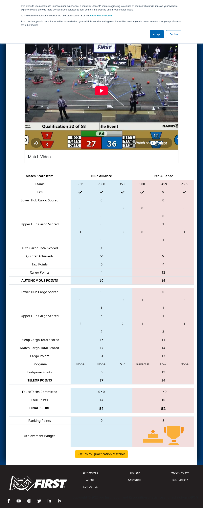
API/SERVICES (90, 473)
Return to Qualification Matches (101, 454)
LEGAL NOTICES (180, 480)
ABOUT (90, 480)
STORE (135, 480)
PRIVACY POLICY (179, 473)
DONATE (135, 473)
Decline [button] (173, 34)
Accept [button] (156, 34)
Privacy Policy (100, 15)
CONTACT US (90, 486)
